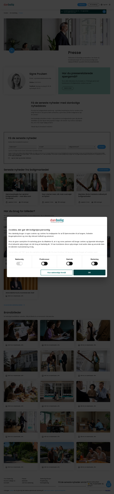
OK (89, 272)
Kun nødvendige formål (57, 272)
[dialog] (57, 247)
